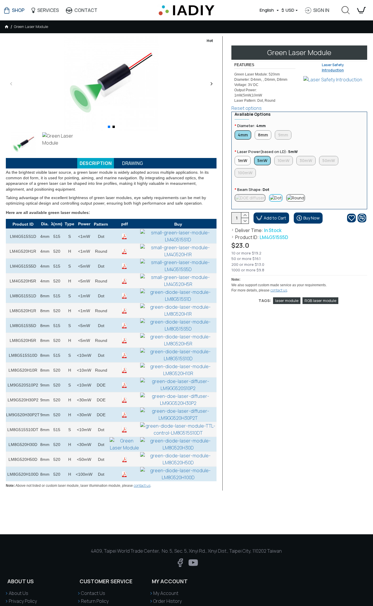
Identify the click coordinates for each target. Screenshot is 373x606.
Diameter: (251, 125)
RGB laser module (320, 300)
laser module (286, 300)
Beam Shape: (253, 189)
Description (96, 163)
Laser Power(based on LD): (267, 151)
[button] (11, 83)
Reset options (246, 108)
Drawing (132, 163)
